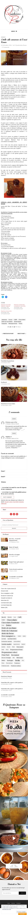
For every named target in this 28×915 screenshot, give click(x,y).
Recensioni (15, 655)
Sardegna (10, 660)
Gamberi (19, 636)
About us (13, 903)
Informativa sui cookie (6, 909)
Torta (20, 323)
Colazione (23, 622)
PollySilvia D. (8, 436)
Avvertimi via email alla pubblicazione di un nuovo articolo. (13, 493)
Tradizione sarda (5, 665)
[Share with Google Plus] (12, 326)
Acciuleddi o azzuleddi (16, 576)
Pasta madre (20, 647)
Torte (3, 663)
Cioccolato (22, 319)
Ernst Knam (17, 321)
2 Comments (5, 47)
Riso (14, 657)
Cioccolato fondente (10, 623)
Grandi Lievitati (5, 598)
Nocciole (8, 646)
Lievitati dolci (5, 602)
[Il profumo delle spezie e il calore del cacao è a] (14, 838)
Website (3, 482)
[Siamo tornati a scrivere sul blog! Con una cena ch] (14, 755)
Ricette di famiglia (6, 657)
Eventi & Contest (6, 595)
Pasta (13, 646)
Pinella (3, 649)
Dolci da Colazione (9, 631)
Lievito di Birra (17, 641)
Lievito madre (6, 644)
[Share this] (8, 326)
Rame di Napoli (13, 547)
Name (3, 471)
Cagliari (3, 619)
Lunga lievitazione (17, 644)
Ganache (4, 323)
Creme (3, 625)
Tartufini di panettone (7, 361)
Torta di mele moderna (16, 569)
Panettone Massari (6, 676)
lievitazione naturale (7, 641)
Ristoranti (20, 657)
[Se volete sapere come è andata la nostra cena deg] (14, 782)
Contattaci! (18, 903)
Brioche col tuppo (14, 554)
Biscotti (4, 617)
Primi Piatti (5, 655)
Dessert (3, 37)
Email (3, 476)
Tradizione (17, 663)
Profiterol (4, 382)
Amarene (4, 319)
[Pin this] (14, 326)
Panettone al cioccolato (6, 311)
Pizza (7, 649)
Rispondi (14, 418)
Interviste (4, 600)
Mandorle (23, 644)
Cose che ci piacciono (7, 588)
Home (8, 903)
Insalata (24, 636)
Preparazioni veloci (9, 652)
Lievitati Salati (5, 605)
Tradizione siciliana (16, 665)
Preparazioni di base (16, 649)
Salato (3, 607)
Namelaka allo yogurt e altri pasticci (12, 682)
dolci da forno (8, 633)
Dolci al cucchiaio (7, 321)
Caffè (15, 319)
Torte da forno (9, 663)
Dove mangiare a (6, 593)
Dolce (8, 625)
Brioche (10, 617)
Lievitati (4, 638)
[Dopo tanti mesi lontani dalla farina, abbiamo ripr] (14, 727)
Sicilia (17, 660)
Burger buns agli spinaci (16, 562)
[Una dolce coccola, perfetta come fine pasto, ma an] (14, 866)
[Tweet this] (10, 326)
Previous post (8, 333)
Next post (21, 333)
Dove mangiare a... (9, 636)
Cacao (10, 319)
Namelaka (3, 646)
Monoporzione (13, 323)
